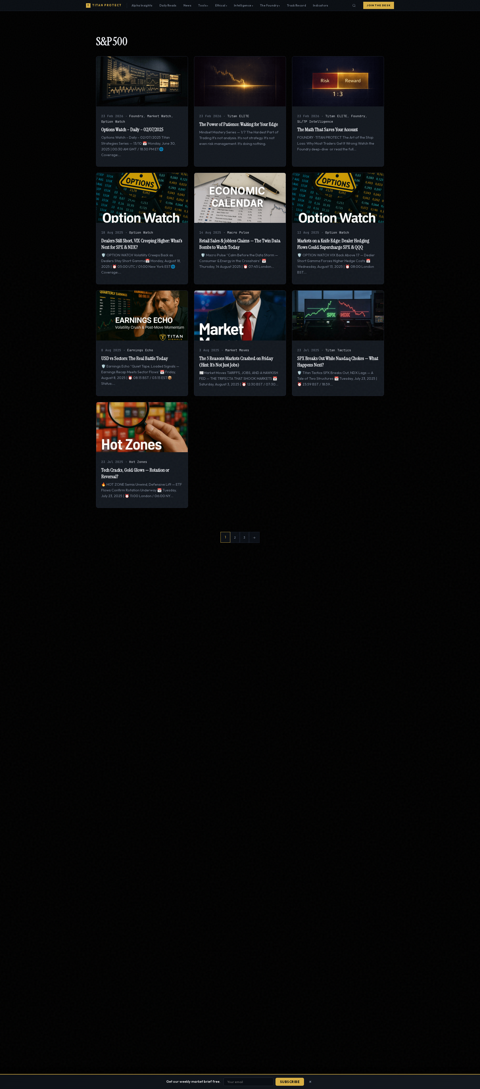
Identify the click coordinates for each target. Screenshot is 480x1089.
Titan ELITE (238, 116)
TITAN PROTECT (105, 5)
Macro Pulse (238, 232)
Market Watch (159, 116)
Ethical (220, 5)
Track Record (296, 5)
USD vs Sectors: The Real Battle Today (134, 358)
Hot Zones (138, 462)
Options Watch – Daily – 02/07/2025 (132, 129)
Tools (202, 5)
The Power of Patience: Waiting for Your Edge (238, 124)
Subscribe (290, 1082)
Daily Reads (168, 5)
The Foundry (269, 5)
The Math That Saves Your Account (327, 129)
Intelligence (242, 5)
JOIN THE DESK (378, 5)
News (187, 5)
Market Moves (237, 350)
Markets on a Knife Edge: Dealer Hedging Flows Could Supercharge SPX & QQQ (333, 243)
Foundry (136, 116)
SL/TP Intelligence (315, 121)
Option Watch (113, 121)
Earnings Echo (140, 350)
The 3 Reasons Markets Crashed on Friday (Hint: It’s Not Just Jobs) (236, 361)
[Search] (354, 5)
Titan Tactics (338, 350)
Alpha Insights (142, 5)
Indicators (320, 5)
